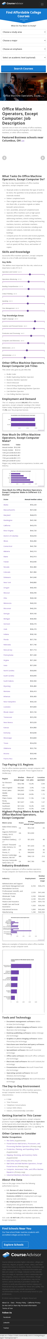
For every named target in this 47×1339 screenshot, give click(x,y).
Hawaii (6, 562)
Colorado (6, 572)
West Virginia (8, 530)
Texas (5, 743)
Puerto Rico (7, 758)
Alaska (5, 505)
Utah (5, 629)
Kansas (6, 727)
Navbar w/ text (12, 4)
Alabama (6, 551)
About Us (5, 1302)
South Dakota (8, 681)
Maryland (6, 515)
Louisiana (6, 707)
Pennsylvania (8, 655)
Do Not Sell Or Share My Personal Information (19, 1305)
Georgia (6, 613)
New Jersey (7, 650)
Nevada (6, 567)
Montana (6, 691)
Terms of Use (7, 1308)
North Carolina (8, 670)
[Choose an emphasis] (23, 49)
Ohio (5, 598)
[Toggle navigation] (42, 4)
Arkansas (6, 696)
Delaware (7, 577)
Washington (7, 520)
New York (7, 582)
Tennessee (7, 717)
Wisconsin (7, 608)
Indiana (6, 634)
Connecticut (7, 546)
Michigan (6, 619)
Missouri (6, 593)
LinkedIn (6, 1322)
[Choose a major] (23, 40)
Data (12, 1302)
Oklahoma (7, 748)
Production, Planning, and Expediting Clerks (23, 1149)
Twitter (6, 1328)
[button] (4, 158)
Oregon (6, 588)
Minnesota (7, 603)
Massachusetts (9, 510)
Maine (5, 556)
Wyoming (6, 686)
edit (22, 141)
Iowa (5, 665)
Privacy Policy (21, 1302)
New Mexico (8, 722)
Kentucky (6, 733)
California (6, 525)
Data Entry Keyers (14, 1161)
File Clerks (10, 1140)
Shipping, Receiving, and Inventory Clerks (22, 1155)
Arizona (6, 753)
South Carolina (8, 676)
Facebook (6, 1317)
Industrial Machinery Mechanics (18, 1175)
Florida (6, 639)
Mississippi (7, 738)
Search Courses (23, 68)
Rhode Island (8, 712)
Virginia (6, 660)
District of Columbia (10, 536)
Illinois (5, 541)
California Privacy (34, 1302)
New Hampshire (9, 702)
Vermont (6, 624)
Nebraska (7, 644)
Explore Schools (13, 1244)
